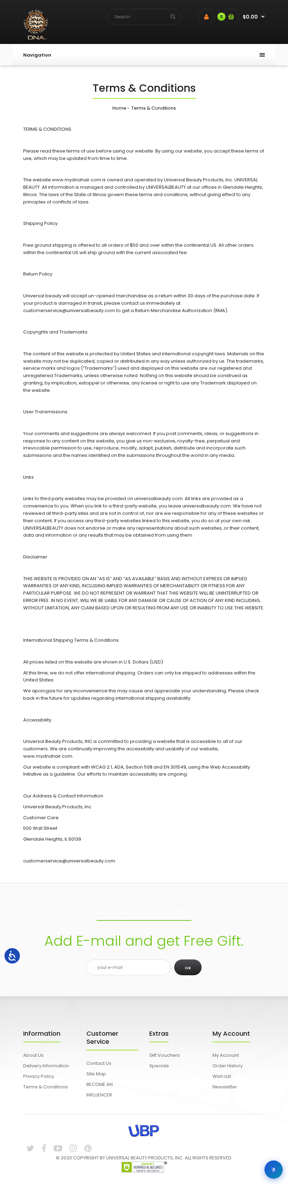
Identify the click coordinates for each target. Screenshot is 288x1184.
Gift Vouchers (164, 1055)
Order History (227, 1065)
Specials (159, 1065)
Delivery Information (46, 1065)
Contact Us (98, 1063)
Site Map (96, 1073)
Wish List (221, 1076)
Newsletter (224, 1086)
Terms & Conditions (153, 108)
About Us (33, 1055)
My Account (225, 1055)
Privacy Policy (38, 1076)
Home (119, 108)
